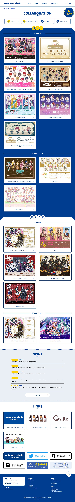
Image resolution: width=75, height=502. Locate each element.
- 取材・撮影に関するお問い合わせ (56, 491)
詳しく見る (37, 395)
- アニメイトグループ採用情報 (32, 487)
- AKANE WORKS (54, 483)
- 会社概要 (29, 479)
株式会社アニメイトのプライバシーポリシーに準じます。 (42, 497)
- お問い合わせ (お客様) (54, 487)
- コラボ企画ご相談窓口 (54, 492)
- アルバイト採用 (30, 485)
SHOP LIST (7, 488)
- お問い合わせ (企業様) (54, 489)
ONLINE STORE (54, 3)
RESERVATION (44, 3)
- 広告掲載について (31, 480)
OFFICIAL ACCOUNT (9, 490)
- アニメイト (53, 479)
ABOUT (36, 3)
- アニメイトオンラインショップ (56, 480)
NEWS (29, 3)
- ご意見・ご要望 (53, 490)
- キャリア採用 (30, 486)
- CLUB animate (53, 482)
